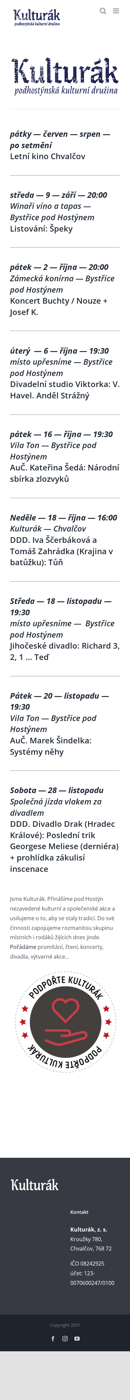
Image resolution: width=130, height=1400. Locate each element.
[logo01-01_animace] (65, 57)
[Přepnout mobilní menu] (116, 10)
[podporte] (65, 971)
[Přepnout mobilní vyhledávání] (103, 10)
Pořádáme (23, 947)
